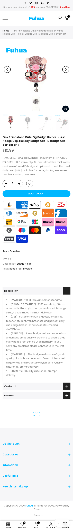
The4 (36, 509)
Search (38, 515)
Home (6, 30)
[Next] (65, 69)
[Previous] (7, 69)
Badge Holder (24, 263)
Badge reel (16, 268)
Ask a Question (12, 251)
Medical (27, 268)
